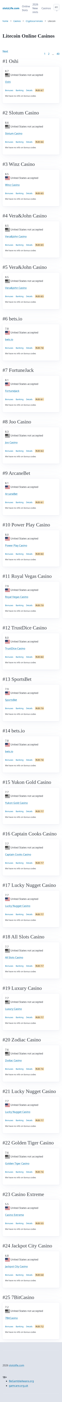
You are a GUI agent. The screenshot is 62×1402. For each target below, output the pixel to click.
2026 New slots (35, 8)
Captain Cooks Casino (18, 854)
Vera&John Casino (16, 236)
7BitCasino (11, 1318)
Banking (20, 90)
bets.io (9, 339)
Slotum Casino (13, 133)
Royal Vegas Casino (16, 597)
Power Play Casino (16, 545)
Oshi (8, 82)
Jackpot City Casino (16, 1266)
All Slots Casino (14, 957)
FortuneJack (12, 391)
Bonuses (9, 90)
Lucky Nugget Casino (17, 906)
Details (29, 90)
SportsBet (11, 700)
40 (58, 54)
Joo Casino (11, 442)
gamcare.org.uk (18, 1385)
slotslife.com (16, 1365)
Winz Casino (12, 185)
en (56, 7)
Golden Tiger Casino (17, 1163)
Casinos (46, 8)
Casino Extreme (14, 1215)
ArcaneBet (11, 494)
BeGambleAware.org (21, 1381)
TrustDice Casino (15, 648)
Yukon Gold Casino (16, 803)
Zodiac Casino (13, 1060)
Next (5, 51)
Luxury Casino (13, 1009)
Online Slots (26, 8)
